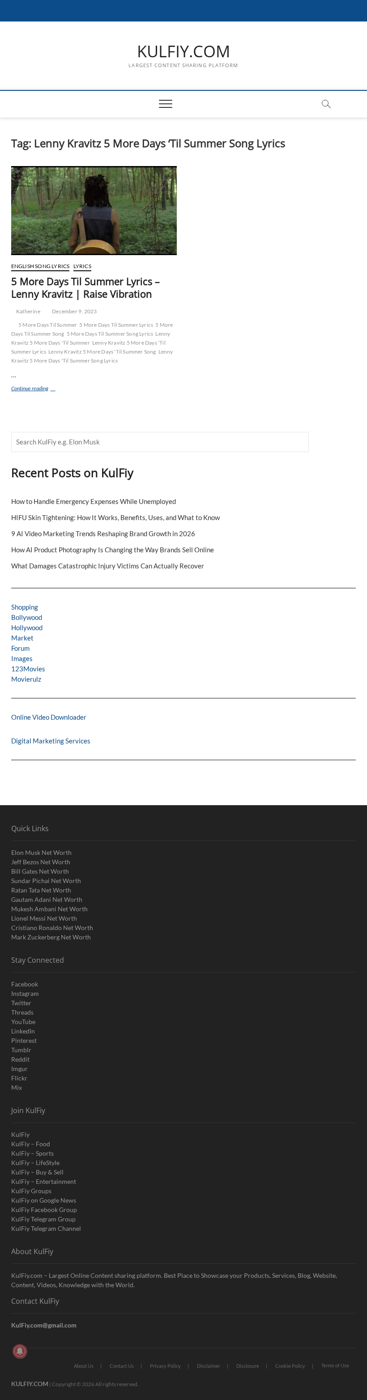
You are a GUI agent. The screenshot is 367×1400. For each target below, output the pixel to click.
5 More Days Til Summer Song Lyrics (110, 333)
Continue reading (39, 389)
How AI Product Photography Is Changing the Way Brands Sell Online (112, 550)
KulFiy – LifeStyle (35, 1162)
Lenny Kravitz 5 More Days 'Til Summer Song (102, 351)
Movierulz (26, 679)
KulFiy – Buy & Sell (37, 1172)
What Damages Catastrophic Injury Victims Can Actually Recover (107, 566)
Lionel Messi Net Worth (44, 918)
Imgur (19, 1068)
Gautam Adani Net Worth (46, 899)
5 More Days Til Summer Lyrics (116, 324)
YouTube (23, 1021)
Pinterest (24, 1040)
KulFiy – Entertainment (43, 1181)
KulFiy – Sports (32, 1153)
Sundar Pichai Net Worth (46, 880)
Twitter (21, 1003)
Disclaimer (208, 1366)
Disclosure (247, 1366)
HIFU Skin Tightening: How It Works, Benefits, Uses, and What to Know (115, 517)
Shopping (24, 607)
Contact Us (122, 1366)
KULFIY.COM (183, 51)
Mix (16, 1087)
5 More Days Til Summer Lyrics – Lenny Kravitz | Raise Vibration (85, 287)
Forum (20, 648)
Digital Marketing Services (50, 741)
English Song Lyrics (40, 266)
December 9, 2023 (74, 311)
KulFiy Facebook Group (44, 1209)
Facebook (24, 984)
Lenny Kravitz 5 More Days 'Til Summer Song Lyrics (92, 356)
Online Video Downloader (48, 717)
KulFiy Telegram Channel (46, 1228)
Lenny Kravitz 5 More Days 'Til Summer (91, 338)
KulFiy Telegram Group (43, 1219)
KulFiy (20, 1134)
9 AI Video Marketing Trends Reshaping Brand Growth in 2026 (103, 533)
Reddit (20, 1059)
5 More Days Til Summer (47, 324)
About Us (84, 1366)
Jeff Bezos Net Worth (40, 862)
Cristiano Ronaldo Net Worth (52, 927)
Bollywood (26, 617)
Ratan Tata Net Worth (41, 890)
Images (22, 658)
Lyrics (82, 266)
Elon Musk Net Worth (41, 852)
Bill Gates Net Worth (40, 871)
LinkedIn (23, 1031)
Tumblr (21, 1050)
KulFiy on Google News (43, 1200)
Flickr (19, 1078)
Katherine (27, 311)
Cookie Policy (290, 1366)
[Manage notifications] (20, 1351)
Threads (22, 1012)
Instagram (25, 993)
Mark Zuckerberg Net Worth (51, 937)
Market (22, 638)
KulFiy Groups (31, 1191)
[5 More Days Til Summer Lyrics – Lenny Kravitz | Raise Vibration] (94, 210)
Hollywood (27, 627)
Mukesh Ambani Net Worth (49, 909)
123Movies (28, 669)
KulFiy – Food (30, 1144)
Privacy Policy (165, 1366)
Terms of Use (335, 1365)
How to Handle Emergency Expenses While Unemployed (93, 501)
